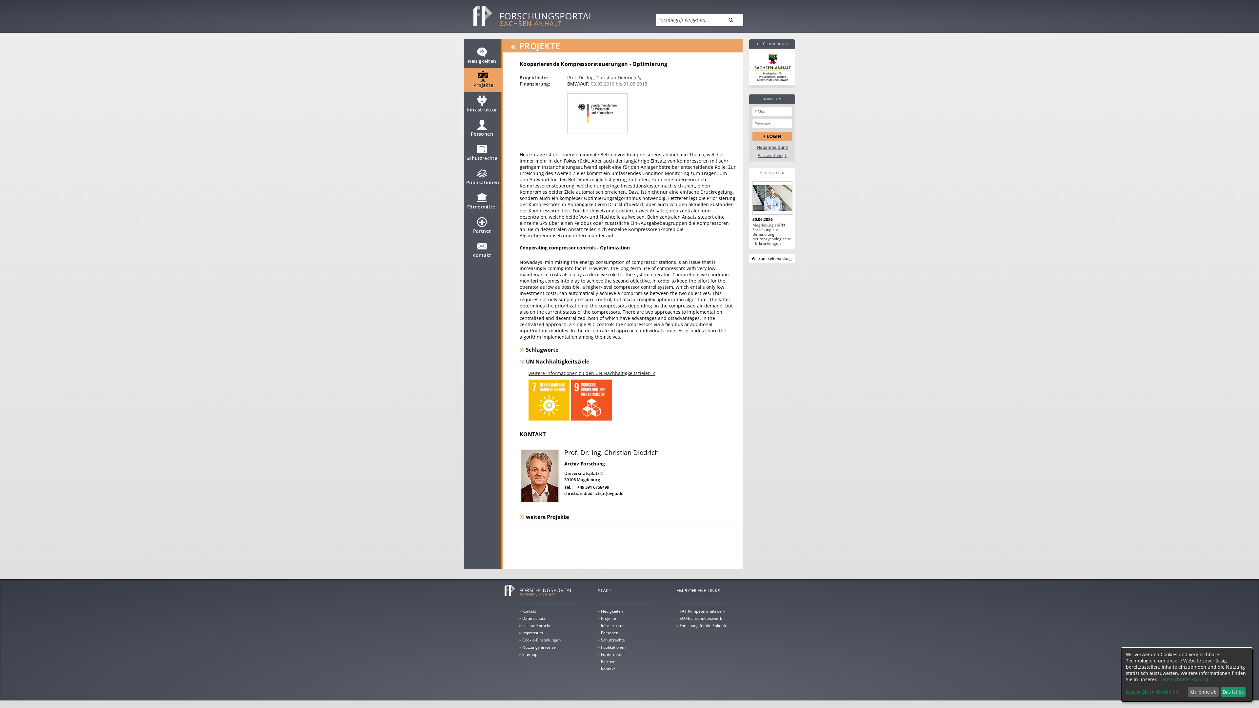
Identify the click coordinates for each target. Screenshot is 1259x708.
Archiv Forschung (584, 464)
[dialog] (1186, 674)
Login (774, 136)
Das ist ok (1233, 692)
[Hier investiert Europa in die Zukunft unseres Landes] (772, 67)
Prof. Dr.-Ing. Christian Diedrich (602, 77)
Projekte (483, 85)
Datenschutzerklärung (1183, 679)
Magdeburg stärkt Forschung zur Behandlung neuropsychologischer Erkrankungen (771, 234)
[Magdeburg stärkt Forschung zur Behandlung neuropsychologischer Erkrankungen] (772, 198)
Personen (482, 134)
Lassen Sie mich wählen (1152, 692)
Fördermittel (482, 207)
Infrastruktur (482, 110)
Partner (482, 231)
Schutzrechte (482, 158)
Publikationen (482, 182)
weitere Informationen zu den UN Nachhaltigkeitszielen (590, 373)
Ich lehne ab (1203, 692)
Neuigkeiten (482, 61)
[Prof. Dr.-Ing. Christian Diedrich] (540, 501)
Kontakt (481, 255)
